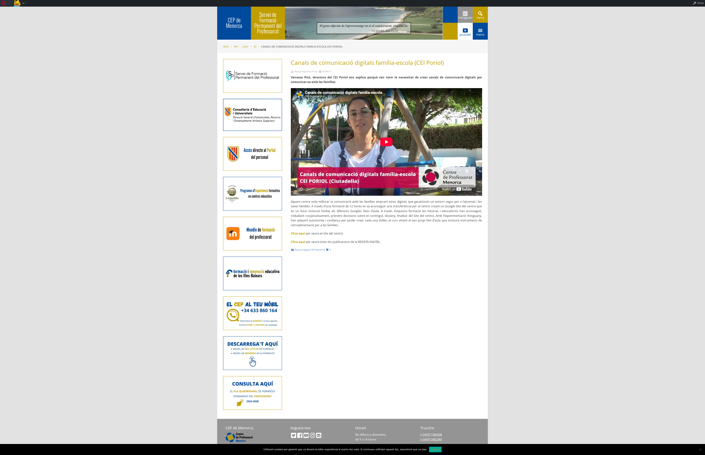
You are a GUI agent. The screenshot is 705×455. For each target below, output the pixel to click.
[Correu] (318, 435)
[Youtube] (306, 435)
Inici (226, 46)
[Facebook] (299, 435)
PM (236, 46)
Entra (700, 2)
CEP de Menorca (234, 23)
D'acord (435, 449)
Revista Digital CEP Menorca (310, 249)
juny (246, 46)
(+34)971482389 (431, 439)
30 (255, 46)
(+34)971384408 (431, 435)
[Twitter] (293, 435)
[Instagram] (312, 435)
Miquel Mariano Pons (306, 71)
